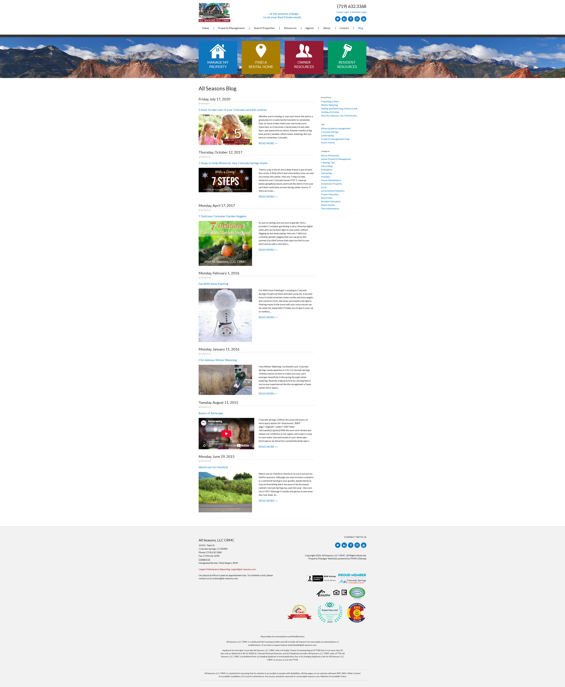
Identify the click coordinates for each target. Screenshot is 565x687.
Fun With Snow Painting (213, 283)
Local (323, 187)
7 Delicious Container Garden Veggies (222, 216)
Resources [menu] (290, 28)
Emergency (326, 169)
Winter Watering (329, 104)
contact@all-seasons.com (225, 578)
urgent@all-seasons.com (243, 569)
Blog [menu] (360, 28)
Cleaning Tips (328, 162)
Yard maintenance (330, 208)
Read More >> (268, 143)
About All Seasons (330, 155)
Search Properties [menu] (264, 28)
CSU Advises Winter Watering (218, 360)
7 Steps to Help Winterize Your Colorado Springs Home (233, 163)
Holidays (325, 176)
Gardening (326, 173)
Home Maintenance (331, 180)
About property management (335, 128)
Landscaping (327, 135)
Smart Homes (328, 142)
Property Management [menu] (231, 28)
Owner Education (330, 194)
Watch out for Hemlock (213, 467)
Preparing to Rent (330, 101)
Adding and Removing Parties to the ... (340, 108)
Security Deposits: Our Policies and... (339, 115)
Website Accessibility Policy (333, 676)
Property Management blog (335, 138)
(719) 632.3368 (351, 6)
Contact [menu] (344, 28)
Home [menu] (205, 28)
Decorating (327, 166)
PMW (353, 558)
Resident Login (359, 12)
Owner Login (342, 12)
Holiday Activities (330, 112)
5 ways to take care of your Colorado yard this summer (233, 109)
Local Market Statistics (333, 190)
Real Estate (326, 197)
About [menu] (326, 28)
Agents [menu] (309, 28)
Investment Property (331, 183)
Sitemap (362, 558)
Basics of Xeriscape (211, 413)
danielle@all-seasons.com (304, 645)
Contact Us (204, 559)
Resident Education (330, 201)
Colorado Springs (330, 131)
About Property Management (336, 159)
